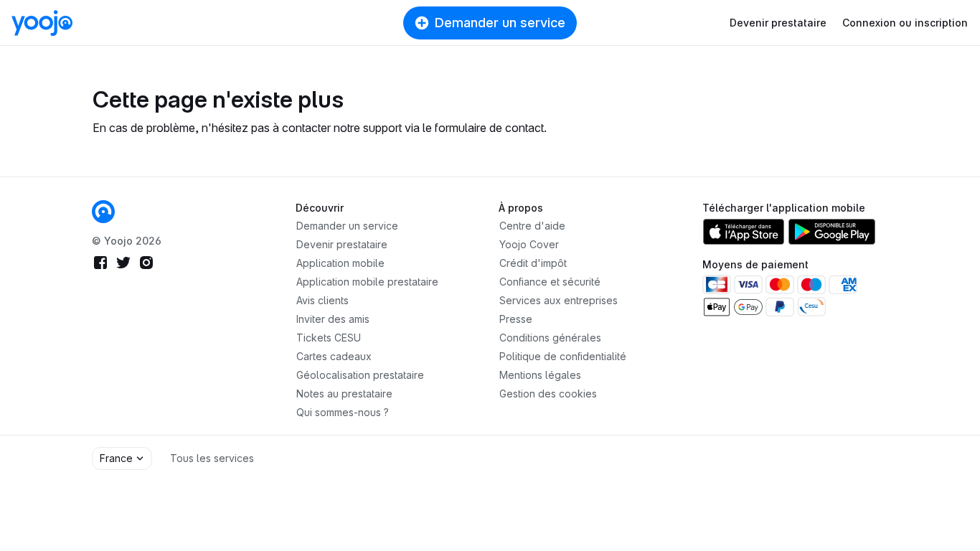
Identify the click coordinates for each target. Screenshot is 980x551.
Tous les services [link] (212, 458)
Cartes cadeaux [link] (334, 356)
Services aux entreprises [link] (558, 300)
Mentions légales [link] (540, 375)
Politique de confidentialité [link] (562, 356)
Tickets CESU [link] (328, 337)
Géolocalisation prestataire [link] (360, 375)
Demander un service (500, 22)
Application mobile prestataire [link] (367, 282)
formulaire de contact (489, 128)
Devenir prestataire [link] (341, 244)
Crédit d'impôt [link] (533, 263)
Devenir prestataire (778, 23)
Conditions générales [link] (550, 337)
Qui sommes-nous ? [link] (342, 412)
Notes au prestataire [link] (344, 393)
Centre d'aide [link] (532, 226)
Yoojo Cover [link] (529, 244)
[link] (103, 211)
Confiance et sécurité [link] (549, 282)
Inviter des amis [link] (332, 319)
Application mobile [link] (340, 263)
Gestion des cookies (548, 393)
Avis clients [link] (322, 300)
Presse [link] (515, 319)
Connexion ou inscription (905, 23)
